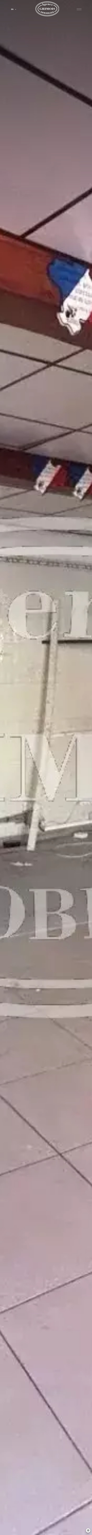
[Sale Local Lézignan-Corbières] (46, 767)
